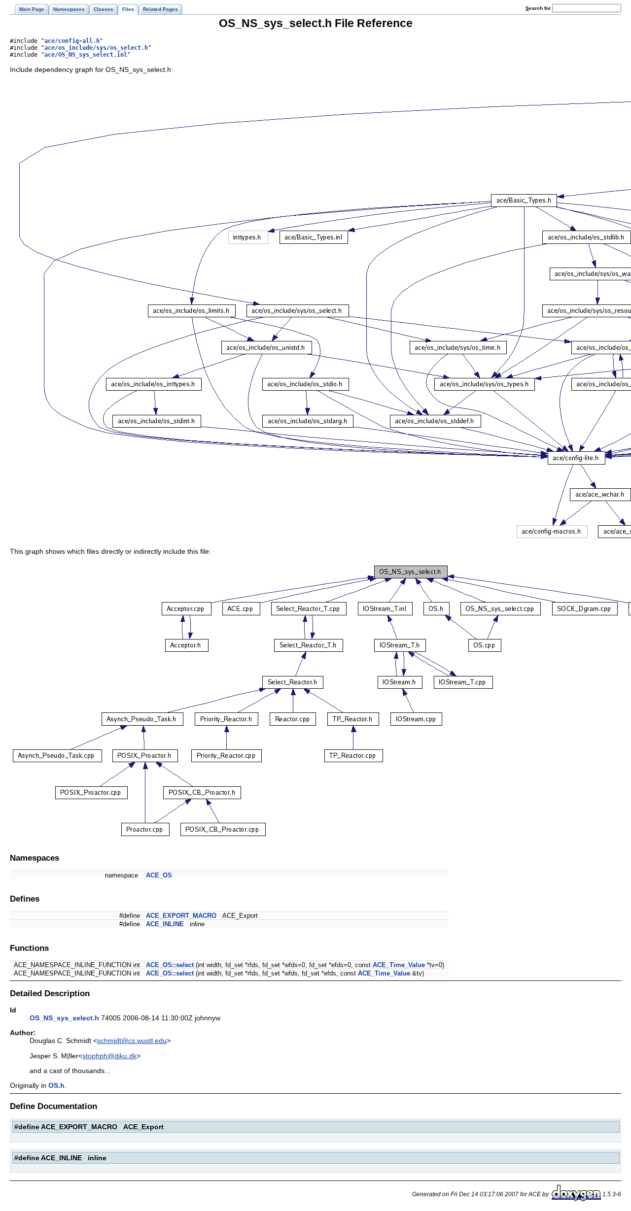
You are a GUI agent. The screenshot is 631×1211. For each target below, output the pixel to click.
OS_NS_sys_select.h (64, 1018)
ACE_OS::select (170, 965)
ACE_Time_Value (399, 965)
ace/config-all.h (72, 40)
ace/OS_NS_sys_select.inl (85, 54)
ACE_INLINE (165, 924)
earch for (539, 8)
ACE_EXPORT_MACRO (181, 915)
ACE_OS (159, 875)
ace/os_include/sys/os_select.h (96, 47)
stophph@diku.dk (109, 1056)
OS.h (56, 1085)
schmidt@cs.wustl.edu (132, 1040)
